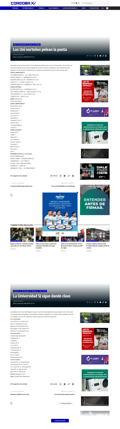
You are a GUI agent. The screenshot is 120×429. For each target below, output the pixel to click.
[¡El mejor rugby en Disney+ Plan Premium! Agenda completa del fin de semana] (98, 235)
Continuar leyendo (60, 420)
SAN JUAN (34, 291)
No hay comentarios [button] (66, 195)
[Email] (100, 55)
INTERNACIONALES (16, 241)
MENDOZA (16, 291)
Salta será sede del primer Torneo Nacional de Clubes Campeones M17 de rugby (72, 246)
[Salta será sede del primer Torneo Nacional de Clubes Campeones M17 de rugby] (72, 235)
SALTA (30, 44)
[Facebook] (72, 3)
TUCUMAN (37, 44)
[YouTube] (76, 3)
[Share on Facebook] (95, 55)
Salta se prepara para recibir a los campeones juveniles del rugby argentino (46, 246)
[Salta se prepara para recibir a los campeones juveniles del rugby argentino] (47, 235)
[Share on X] (97, 55)
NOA (15, 44)
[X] (74, 3)
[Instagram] (79, 3)
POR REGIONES (22, 44)
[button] (102, 8)
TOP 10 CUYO (42, 291)
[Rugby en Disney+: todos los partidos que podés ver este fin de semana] (22, 235)
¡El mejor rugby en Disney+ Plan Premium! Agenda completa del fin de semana (97, 246)
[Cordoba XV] (23, 3)
